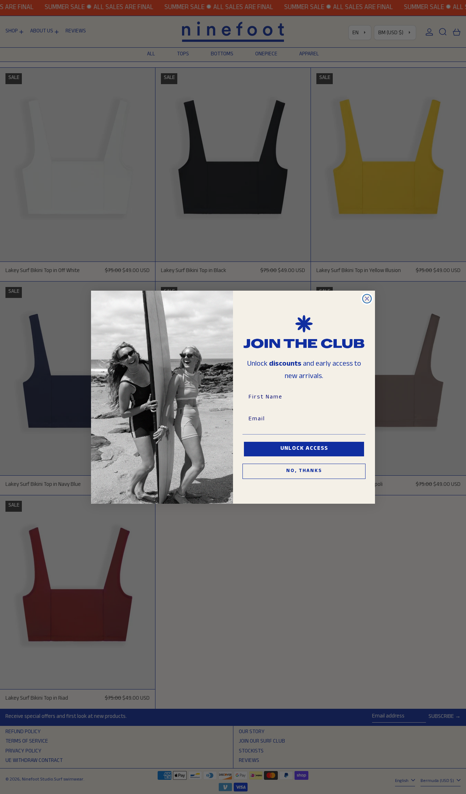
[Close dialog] (367, 298)
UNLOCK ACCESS (304, 449)
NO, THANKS (304, 471)
